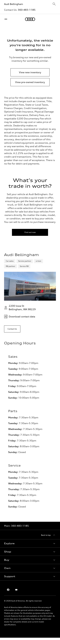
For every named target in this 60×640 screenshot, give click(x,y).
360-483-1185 (27, 9)
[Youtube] (16, 590)
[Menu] (6, 19)
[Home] (30, 19)
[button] (30, 543)
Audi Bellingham (13, 4)
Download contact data (22, 316)
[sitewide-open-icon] (54, 4)
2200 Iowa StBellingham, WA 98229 (22, 307)
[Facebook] (8, 590)
